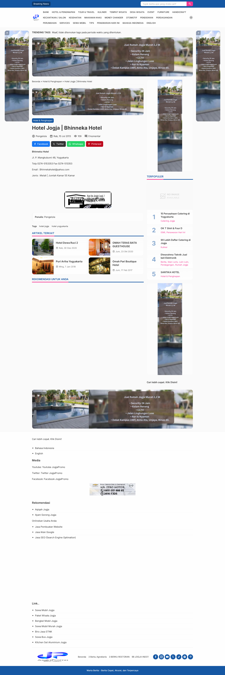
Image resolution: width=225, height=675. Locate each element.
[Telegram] (184, 656)
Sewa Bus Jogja (43, 637)
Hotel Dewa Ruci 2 (67, 242)
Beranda (82, 657)
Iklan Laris (173, 262)
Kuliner (102, 12)
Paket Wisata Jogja (45, 615)
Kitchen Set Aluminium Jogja (50, 642)
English (151, 23)
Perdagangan (164, 17)
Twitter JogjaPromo (51, 473)
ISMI (163, 232)
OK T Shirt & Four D (171, 228)
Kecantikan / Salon (54, 17)
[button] (190, 4)
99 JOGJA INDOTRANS (143, 657)
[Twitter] (173, 656)
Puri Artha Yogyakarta (69, 261)
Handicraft (179, 12)
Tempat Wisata (118, 12)
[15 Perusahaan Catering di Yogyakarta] (170, 196)
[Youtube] (167, 656)
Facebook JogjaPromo (56, 479)
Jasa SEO (40, 537)
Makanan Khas (93, 17)
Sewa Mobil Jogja (44, 610)
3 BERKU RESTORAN (119, 657)
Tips (91, 23)
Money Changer (114, 17)
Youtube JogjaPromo (53, 467)
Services (65, 23)
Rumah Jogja (181, 265)
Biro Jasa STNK (43, 631)
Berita (163, 262)
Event (151, 12)
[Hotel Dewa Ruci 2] (43, 247)
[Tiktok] (178, 656)
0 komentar (94, 136)
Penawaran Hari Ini (108, 23)
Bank (46, 12)
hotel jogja (44, 226)
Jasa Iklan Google (44, 532)
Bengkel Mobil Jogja (46, 620)
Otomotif (131, 17)
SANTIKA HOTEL (170, 272)
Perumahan (49, 23)
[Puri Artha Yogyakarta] (43, 265)
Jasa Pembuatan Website (48, 526)
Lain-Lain (183, 262)
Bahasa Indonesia (133, 23)
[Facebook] (155, 656)
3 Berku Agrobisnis (97, 657)
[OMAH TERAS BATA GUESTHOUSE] (99, 247)
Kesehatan (75, 17)
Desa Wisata (137, 12)
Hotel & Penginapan (63, 12)
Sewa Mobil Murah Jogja (48, 626)
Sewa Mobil (79, 23)
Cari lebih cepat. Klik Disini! (162, 382)
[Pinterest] (190, 656)
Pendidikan (146, 17)
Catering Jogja (168, 221)
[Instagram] (161, 656)
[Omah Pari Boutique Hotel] (99, 265)
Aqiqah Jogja (42, 509)
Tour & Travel (86, 12)
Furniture (163, 12)
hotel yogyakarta (60, 226)
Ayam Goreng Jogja (45, 514)
